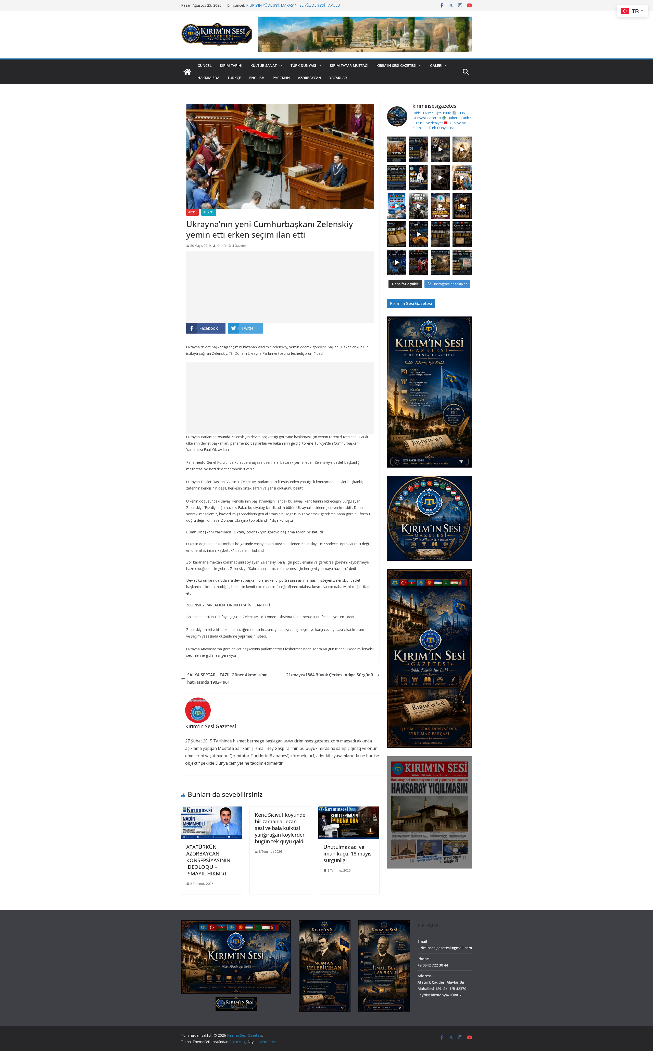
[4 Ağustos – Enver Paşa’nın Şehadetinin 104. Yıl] (440, 178)
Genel (192, 212)
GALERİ (436, 65)
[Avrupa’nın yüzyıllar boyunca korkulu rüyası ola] (418, 206)
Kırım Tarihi (231, 65)
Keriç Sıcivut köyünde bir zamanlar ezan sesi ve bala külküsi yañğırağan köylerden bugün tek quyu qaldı (280, 828)
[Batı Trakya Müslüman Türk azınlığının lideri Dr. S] (462, 262)
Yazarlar (338, 77)
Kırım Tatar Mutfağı (349, 65)
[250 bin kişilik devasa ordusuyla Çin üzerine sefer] (440, 262)
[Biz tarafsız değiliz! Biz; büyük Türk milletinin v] (396, 178)
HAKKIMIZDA (208, 77)
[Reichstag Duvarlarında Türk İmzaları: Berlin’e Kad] (440, 234)
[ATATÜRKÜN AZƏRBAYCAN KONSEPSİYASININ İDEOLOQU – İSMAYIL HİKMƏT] (211, 810)
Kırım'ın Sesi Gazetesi (232, 245)
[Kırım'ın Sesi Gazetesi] (187, 72)
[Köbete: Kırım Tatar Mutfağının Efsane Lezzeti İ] (418, 234)
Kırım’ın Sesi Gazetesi (396, 65)
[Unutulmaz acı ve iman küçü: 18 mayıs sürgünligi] (348, 810)
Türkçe (234, 77)
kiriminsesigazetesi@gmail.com (445, 947)
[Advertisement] (280, 287)
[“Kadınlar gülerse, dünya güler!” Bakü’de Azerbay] (418, 149)
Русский (281, 77)
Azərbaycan (309, 77)
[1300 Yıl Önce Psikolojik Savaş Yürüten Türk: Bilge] (462, 206)
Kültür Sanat (263, 65)
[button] (279, 65)
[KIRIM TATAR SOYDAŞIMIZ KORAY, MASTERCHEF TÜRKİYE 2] (418, 178)
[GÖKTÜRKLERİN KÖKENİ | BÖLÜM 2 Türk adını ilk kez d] (396, 262)
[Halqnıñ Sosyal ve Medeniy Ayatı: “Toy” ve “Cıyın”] (396, 149)
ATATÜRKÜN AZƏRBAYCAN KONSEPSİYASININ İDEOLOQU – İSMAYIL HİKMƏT (208, 860)
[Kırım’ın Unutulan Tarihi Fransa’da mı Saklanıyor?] (396, 234)
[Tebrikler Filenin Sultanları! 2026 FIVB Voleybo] (418, 262)
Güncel (204, 65)
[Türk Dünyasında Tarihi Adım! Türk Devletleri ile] (396, 206)
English (257, 77)
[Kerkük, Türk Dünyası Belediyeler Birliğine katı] (440, 206)
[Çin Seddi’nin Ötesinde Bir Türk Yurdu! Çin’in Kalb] (462, 178)
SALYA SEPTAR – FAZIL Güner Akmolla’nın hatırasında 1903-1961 (227, 678)
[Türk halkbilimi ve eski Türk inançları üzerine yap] (462, 149)
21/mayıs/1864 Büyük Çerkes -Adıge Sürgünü (329, 675)
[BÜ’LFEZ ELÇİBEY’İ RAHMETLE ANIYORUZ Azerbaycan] (440, 149)
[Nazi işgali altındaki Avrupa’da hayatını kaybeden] (462, 234)
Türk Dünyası (303, 65)
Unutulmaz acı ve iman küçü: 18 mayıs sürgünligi (347, 854)
